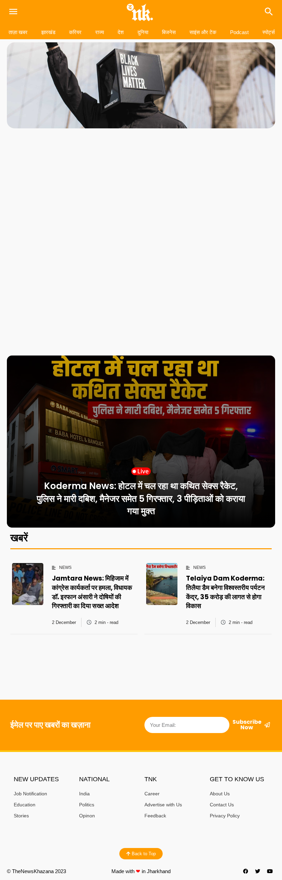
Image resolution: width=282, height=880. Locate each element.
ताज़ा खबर (18, 32)
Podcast (239, 32)
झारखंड (48, 32)
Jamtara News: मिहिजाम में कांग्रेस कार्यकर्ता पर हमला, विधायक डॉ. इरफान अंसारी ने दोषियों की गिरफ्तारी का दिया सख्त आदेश (92, 592)
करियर (75, 32)
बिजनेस (169, 32)
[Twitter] (258, 871)
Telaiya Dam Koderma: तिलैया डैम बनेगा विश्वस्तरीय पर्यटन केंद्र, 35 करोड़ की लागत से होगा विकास (225, 592)
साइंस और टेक (202, 32)
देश (121, 32)
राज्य (99, 32)
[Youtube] (270, 871)
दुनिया (143, 32)
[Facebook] (246, 871)
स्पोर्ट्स (268, 32)
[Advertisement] (141, 187)
